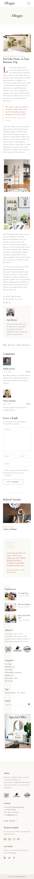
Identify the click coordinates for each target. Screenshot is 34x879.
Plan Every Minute (24, 604)
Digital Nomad (16, 296)
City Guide (6, 296)
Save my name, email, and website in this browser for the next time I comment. (17, 473)
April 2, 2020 (7, 372)
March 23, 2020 (23, 596)
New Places (9, 670)
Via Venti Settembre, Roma (15, 807)
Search (7, 701)
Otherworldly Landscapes (13, 672)
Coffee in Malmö (10, 529)
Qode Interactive (21, 876)
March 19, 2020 (8, 527)
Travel (20, 299)
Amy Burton (21, 56)
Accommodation (8, 299)
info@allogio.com (11, 815)
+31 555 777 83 (10, 810)
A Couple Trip (23, 593)
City (16, 299)
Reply (28, 371)
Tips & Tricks (9, 681)
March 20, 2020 (8, 56)
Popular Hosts (9, 675)
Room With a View (11, 678)
